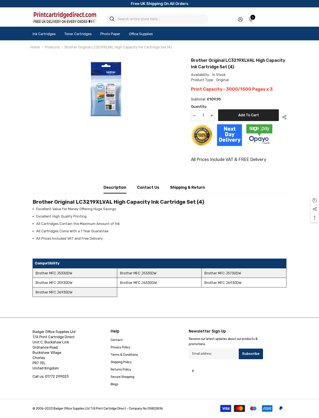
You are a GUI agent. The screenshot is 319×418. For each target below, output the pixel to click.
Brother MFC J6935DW (54, 292)
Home (35, 47)
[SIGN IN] (240, 19)
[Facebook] (193, 371)
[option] (105, 89)
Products (52, 47)
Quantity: (199, 107)
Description (115, 187)
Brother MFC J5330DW (54, 273)
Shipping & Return (187, 187)
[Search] (157, 19)
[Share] (282, 116)
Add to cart (248, 115)
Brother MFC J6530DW (138, 283)
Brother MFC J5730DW (222, 273)
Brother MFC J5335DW (138, 273)
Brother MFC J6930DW (223, 283)
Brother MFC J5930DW (54, 283)
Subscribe (251, 354)
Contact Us (148, 187)
